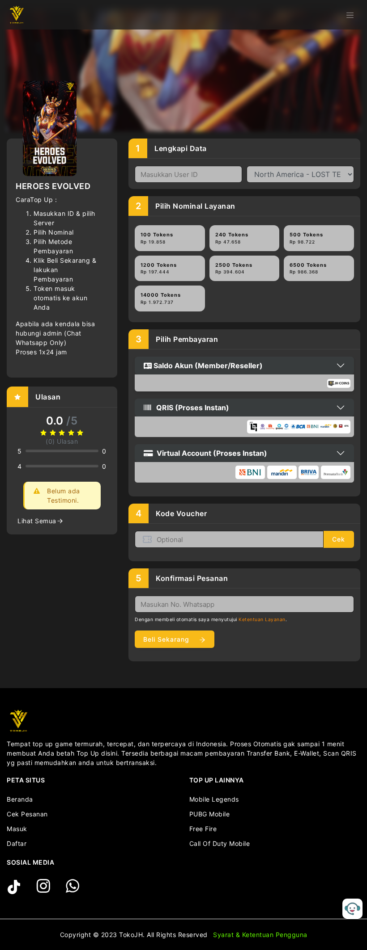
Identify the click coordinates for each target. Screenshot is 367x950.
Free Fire (203, 828)
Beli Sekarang (167, 639)
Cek (338, 539)
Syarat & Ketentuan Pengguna (260, 934)
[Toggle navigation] (350, 14)
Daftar (16, 843)
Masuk (17, 828)
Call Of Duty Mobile (219, 843)
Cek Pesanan (27, 814)
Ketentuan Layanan (262, 619)
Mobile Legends (214, 799)
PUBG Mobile (209, 814)
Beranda (20, 799)
